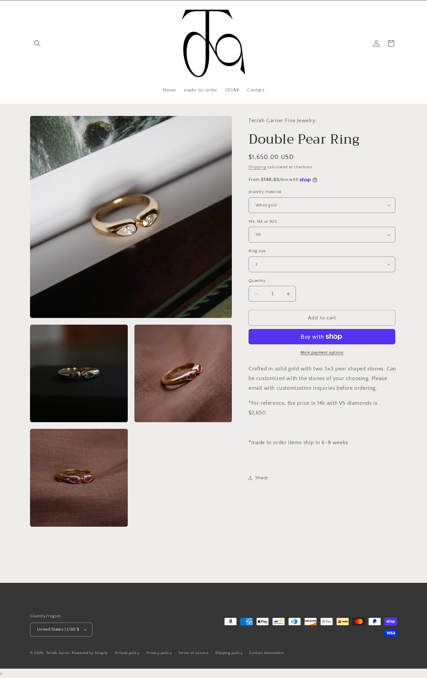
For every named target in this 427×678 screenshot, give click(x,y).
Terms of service (193, 653)
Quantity (257, 280)
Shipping (257, 167)
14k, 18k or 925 (263, 221)
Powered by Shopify (90, 653)
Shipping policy (229, 653)
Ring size (257, 250)
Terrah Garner (59, 653)
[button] (37, 43)
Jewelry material (265, 191)
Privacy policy (159, 653)
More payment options (322, 352)
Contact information (266, 653)
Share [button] (261, 478)
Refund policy (127, 653)
